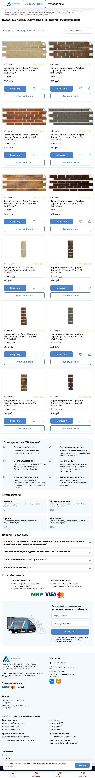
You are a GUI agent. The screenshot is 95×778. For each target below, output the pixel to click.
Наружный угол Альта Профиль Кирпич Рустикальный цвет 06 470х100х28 (66, 402)
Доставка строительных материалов (13, 701)
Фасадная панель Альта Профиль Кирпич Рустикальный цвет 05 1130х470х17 (21, 203)
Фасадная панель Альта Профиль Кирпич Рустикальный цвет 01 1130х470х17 (21, 70)
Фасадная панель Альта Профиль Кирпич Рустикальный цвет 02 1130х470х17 (67, 70)
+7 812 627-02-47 (55, 4)
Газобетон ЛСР (56, 723)
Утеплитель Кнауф (10, 726)
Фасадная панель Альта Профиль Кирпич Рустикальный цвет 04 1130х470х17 (67, 137)
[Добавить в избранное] (34, 88)
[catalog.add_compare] (43, 88)
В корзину (15, 88)
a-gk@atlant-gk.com (57, 671)
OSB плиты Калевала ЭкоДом (62, 737)
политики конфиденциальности (68, 640)
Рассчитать (70, 631)
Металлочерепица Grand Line (15, 737)
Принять (82, 765)
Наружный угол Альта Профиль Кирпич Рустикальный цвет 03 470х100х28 (20, 336)
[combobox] (79, 31)
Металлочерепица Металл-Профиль (18, 740)
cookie (23, 764)
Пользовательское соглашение (47, 769)
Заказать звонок (34, 4)
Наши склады (8, 758)
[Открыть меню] (3, 3)
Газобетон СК (55, 726)
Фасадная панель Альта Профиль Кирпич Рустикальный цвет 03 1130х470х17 (21, 137)
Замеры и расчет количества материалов (15, 706)
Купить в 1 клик (24, 96)
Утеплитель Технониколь (13, 723)
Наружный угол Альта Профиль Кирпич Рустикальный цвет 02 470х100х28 (66, 269)
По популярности (26, 30)
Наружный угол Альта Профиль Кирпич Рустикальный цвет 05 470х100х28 (20, 402)
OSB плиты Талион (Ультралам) (63, 743)
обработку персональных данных (71, 638)
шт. (13, 77)
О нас (4, 755)
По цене (40, 30)
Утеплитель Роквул (11, 729)
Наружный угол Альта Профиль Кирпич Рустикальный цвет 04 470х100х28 (66, 336)
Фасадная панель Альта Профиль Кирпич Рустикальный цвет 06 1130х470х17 (67, 203)
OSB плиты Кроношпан (60, 740)
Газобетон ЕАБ (56, 729)
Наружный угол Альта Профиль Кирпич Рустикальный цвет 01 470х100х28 (20, 269)
